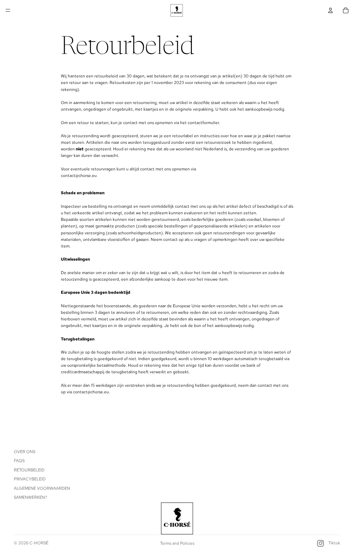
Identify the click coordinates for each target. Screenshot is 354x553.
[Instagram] (320, 543)
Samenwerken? (30, 497)
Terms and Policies (177, 543)
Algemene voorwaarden (42, 488)
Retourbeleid (29, 470)
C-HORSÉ (38, 543)
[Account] (330, 10)
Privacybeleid (30, 479)
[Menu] (8, 10)
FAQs (19, 461)
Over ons (24, 451)
